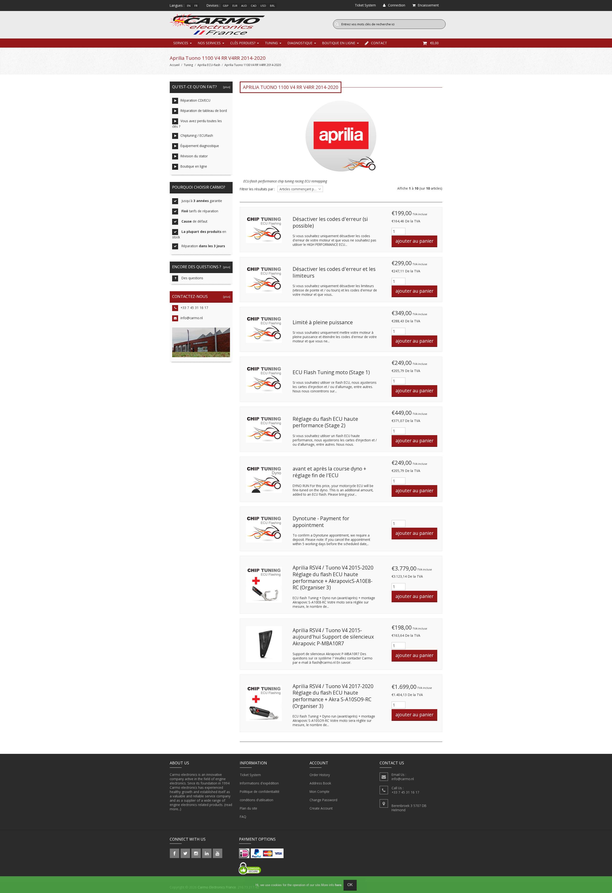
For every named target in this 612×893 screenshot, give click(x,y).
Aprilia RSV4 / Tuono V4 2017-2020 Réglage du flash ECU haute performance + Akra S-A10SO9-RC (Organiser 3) (333, 696)
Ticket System (250, 774)
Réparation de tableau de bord (203, 110)
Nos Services (209, 43)
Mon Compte (319, 791)
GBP (226, 5)
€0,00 (434, 43)
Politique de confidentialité (259, 791)
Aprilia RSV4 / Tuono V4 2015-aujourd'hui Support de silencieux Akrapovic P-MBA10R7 (333, 637)
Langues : (177, 5)
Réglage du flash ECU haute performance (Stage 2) (325, 422)
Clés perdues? (242, 43)
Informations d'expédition (259, 783)
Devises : (213, 5)
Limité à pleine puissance (323, 322)
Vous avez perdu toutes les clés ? (197, 124)
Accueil (175, 65)
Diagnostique (299, 43)
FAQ (243, 816)
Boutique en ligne (338, 43)
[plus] (226, 87)
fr (195, 5)
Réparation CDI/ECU (195, 100)
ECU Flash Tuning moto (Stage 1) (331, 372)
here (338, 885)
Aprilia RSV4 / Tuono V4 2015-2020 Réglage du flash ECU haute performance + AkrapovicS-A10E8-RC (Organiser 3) (333, 577)
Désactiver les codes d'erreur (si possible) (330, 222)
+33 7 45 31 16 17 (194, 307)
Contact (379, 43)
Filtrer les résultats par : (257, 189)
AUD (244, 5)
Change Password (323, 800)
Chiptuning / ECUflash (196, 135)
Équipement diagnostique (199, 145)
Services (180, 43)
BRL (272, 5)
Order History (320, 774)
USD (263, 5)
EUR (234, 5)
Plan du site (248, 808)
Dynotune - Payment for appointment (321, 521)
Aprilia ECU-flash (208, 65)
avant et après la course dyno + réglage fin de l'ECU (329, 472)
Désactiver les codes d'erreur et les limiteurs (334, 272)
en (189, 5)
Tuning (271, 43)
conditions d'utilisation (256, 800)
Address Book (320, 783)
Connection (396, 5)
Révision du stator (194, 156)
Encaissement (428, 5)
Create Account (321, 808)
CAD (254, 5)
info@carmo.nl (191, 318)
